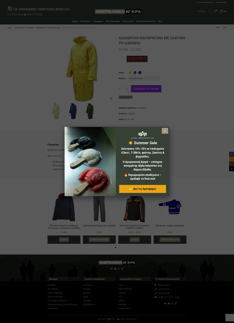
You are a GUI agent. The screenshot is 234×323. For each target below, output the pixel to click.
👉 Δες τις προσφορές (142, 189)
